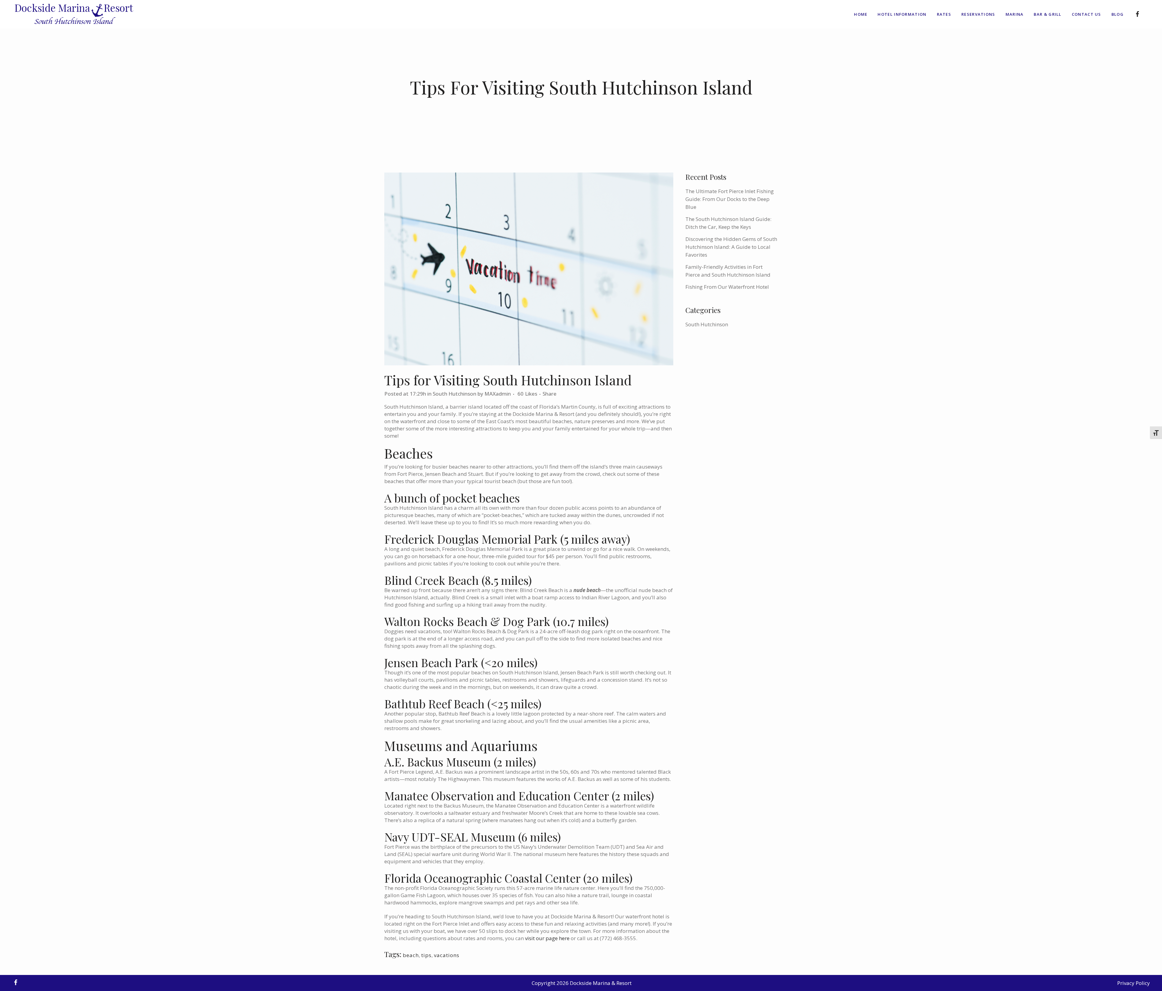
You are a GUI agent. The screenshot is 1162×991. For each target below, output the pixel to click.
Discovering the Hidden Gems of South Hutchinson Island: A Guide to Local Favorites (731, 246)
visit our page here (547, 938)
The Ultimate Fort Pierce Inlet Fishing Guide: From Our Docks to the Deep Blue (729, 199)
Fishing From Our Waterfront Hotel (727, 286)
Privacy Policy (1133, 982)
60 (527, 394)
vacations (446, 955)
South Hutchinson (454, 393)
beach (411, 955)
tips (426, 955)
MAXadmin (497, 393)
